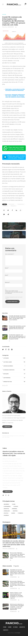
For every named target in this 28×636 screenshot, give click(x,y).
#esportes (6, 508)
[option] (14, 328)
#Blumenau (11, 204)
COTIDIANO (11, 222)
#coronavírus (7, 506)
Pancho (4, 27)
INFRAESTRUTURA (13, 224)
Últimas (15, 627)
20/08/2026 (13, 588)
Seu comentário (9, 254)
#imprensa (14, 508)
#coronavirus (21, 204)
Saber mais (7, 426)
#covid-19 (5, 205)
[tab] (7, 566)
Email (6, 275)
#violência (6, 515)
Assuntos (22, 627)
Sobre (9, 627)
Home (4, 627)
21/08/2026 (11, 548)
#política (6, 513)
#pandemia (13, 205)
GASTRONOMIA (14, 377)
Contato (5, 630)
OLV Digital (17, 632)
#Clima (13, 504)
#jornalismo (7, 510)
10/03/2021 (11, 27)
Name (6, 268)
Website (7, 282)
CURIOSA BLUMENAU (14, 365)
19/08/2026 (13, 600)
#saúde (13, 513)
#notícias (15, 510)
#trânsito (20, 513)
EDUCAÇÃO (14, 373)
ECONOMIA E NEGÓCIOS (14, 369)
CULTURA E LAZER (14, 362)
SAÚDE (4, 14)
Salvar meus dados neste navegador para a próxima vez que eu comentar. (14, 292)
